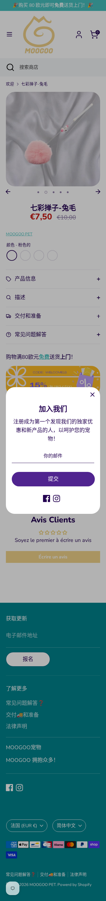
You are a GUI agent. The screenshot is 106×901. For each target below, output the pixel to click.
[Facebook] (46, 498)
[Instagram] (56, 498)
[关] (92, 394)
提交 (53, 479)
